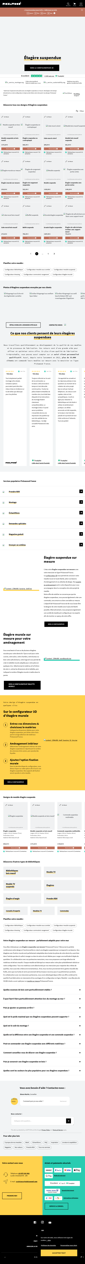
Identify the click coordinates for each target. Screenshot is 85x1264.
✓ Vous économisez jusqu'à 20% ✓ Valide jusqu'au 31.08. (40, 10)
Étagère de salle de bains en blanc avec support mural (73, 229)
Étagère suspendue (9, 831)
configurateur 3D (51, 576)
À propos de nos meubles (13, 1142)
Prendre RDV (14, 491)
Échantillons (14, 513)
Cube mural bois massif (9, 227)
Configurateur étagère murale (62, 274)
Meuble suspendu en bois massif (41, 831)
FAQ (46, 1142)
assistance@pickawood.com (26, 1181)
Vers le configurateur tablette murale (22, 685)
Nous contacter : (16, 1114)
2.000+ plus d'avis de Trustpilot (41, 463)
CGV (42, 1230)
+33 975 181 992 (23, 1173)
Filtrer (82, 111)
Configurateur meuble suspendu (64, 270)
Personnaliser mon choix (68, 1245)
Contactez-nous (55, 325)
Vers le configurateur (56, 624)
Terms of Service (58, 1130)
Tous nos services (44, 1147)
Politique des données (48, 1245)
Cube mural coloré (50, 138)
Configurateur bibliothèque (14, 270)
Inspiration (54, 1142)
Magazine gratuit (16, 534)
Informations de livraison (71, 1198)
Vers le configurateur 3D (42, 68)
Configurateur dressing (12, 274)
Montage (12, 502)
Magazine (8, 1147)
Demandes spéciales (17, 523)
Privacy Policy (46, 1130)
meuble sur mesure (33, 981)
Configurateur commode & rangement (36, 274)
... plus (48, 1240)
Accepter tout (59, 1253)
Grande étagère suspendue (53, 227)
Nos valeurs (18, 1147)
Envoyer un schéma (17, 545)
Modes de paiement (59, 1175)
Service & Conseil (56, 1206)
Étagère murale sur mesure (10, 183)
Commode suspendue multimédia (68, 831)
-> (68, 1120)
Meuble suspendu (50, 183)
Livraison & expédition (69, 1142)
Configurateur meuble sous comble (38, 270)
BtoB (27, 1142)
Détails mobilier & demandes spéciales (23, 325)
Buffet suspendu (28, 227)
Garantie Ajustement (68, 1190)
